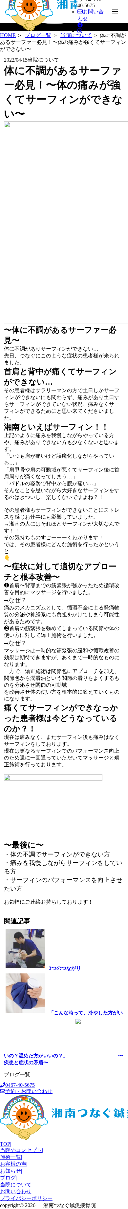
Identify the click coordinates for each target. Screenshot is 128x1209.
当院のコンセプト (21, 1150)
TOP (5, 1144)
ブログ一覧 (17, 1074)
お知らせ (11, 1171)
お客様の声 (13, 1164)
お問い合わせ (16, 1191)
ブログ (8, 1177)
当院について (16, 1184)
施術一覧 (11, 1157)
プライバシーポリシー (26, 1198)
